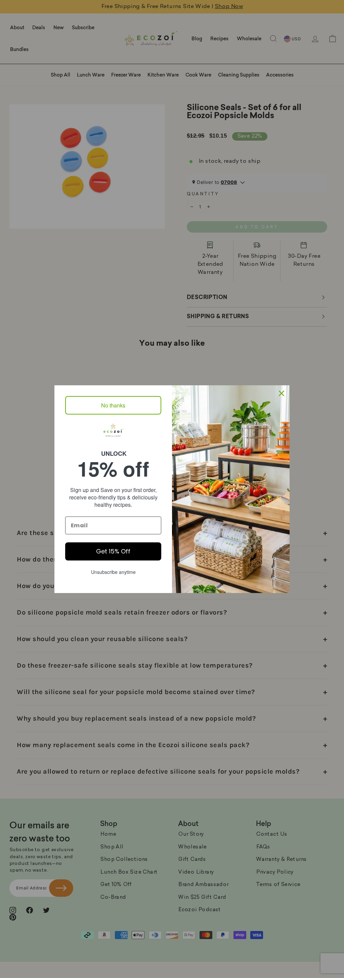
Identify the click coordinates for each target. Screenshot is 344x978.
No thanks (113, 405)
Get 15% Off (113, 551)
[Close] (281, 393)
